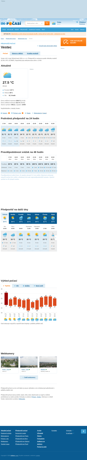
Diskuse (82, 29)
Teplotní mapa (5, 444)
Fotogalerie (40, 438)
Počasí (5, 53)
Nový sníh (39, 286)
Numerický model (20, 433)
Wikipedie (22, 399)
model (34, 29)
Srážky (27, 286)
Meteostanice (38, 113)
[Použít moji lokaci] (42, 23)
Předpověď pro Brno (21, 438)
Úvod (2, 38)
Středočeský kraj (22, 38)
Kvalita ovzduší (32, 53)
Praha (59, 22)
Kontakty (54, 430)
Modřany (43, 369)
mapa (44, 113)
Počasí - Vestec (36, 397)
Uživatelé (40, 433)
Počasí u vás (17, 113)
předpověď (23, 29)
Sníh (72, 29)
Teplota (7, 286)
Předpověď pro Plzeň (21, 444)
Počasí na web (41, 447)
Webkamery (4, 441)
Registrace (82, 24)
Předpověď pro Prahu (21, 436)
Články (39, 436)
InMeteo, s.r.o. (14, 455)
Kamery (5, 113)
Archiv (77, 29)
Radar (29, 113)
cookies (38, 455)
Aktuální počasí (6, 430)
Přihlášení (82, 22)
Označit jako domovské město (48, 46)
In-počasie (69, 433)
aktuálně (10, 29)
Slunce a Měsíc (17, 53)
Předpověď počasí (11, 38)
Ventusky (69, 430)
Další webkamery (29, 377)
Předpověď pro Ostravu (22, 441)
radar (17, 29)
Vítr (17, 286)
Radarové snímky (6, 433)
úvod (4, 29)
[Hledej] (47, 23)
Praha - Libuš (6, 369)
